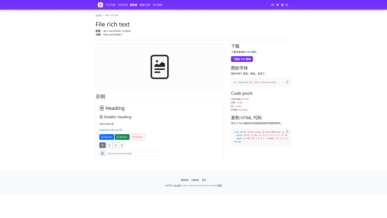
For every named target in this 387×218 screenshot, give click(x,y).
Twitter (195, 179)
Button (108, 137)
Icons (99, 15)
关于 (204, 179)
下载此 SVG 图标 (242, 59)
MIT (220, 185)
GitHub (184, 179)
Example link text (109, 130)
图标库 (133, 5)
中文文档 (110, 5)
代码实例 (123, 5)
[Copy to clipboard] (287, 82)
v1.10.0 (177, 185)
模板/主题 (145, 5)
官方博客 (157, 5)
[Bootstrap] (100, 5)
